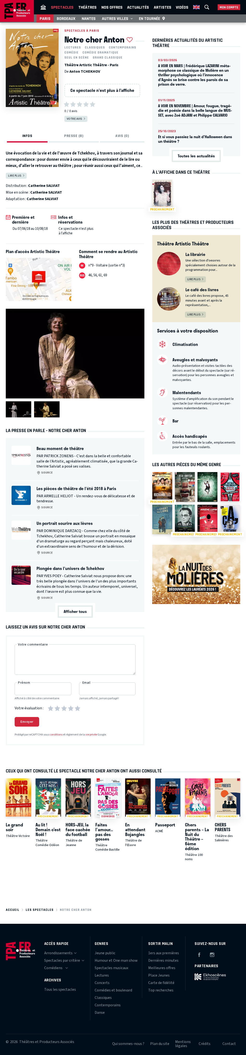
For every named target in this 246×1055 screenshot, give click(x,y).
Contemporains (122, 47)
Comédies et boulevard (113, 990)
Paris (45, 18)
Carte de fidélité (161, 982)
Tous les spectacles (60, 989)
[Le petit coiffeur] (185, 487)
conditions (55, 735)
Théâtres (87, 7)
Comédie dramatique (100, 52)
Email (86, 683)
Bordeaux (66, 18)
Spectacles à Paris (81, 30)
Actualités (138, 7)
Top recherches (160, 990)
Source (47, 472)
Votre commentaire (33, 644)
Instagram (212, 954)
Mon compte (229, 7)
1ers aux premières (163, 953)
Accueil (12, 910)
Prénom (24, 683)
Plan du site (159, 1043)
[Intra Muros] (230, 487)
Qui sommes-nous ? (128, 1043)
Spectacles (62, 7)
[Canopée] (207, 487)
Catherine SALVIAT (44, 185)
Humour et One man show (116, 960)
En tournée (149, 18)
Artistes (162, 7)
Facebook (199, 954)
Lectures (72, 47)
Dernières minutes (163, 960)
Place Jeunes (159, 975)
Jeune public (105, 953)
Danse (100, 1012)
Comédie (71, 52)
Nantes (89, 18)
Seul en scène (76, 57)
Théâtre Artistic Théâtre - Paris (91, 65)
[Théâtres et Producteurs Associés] (43, 7)
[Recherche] (207, 7)
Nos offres (112, 7)
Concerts (102, 982)
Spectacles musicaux (111, 968)
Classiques (95, 47)
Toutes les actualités (196, 156)
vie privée (91, 735)
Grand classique (108, 57)
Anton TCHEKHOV (84, 71)
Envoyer (26, 721)
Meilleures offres (161, 968)
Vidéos (182, 7)
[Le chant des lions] (162, 519)
